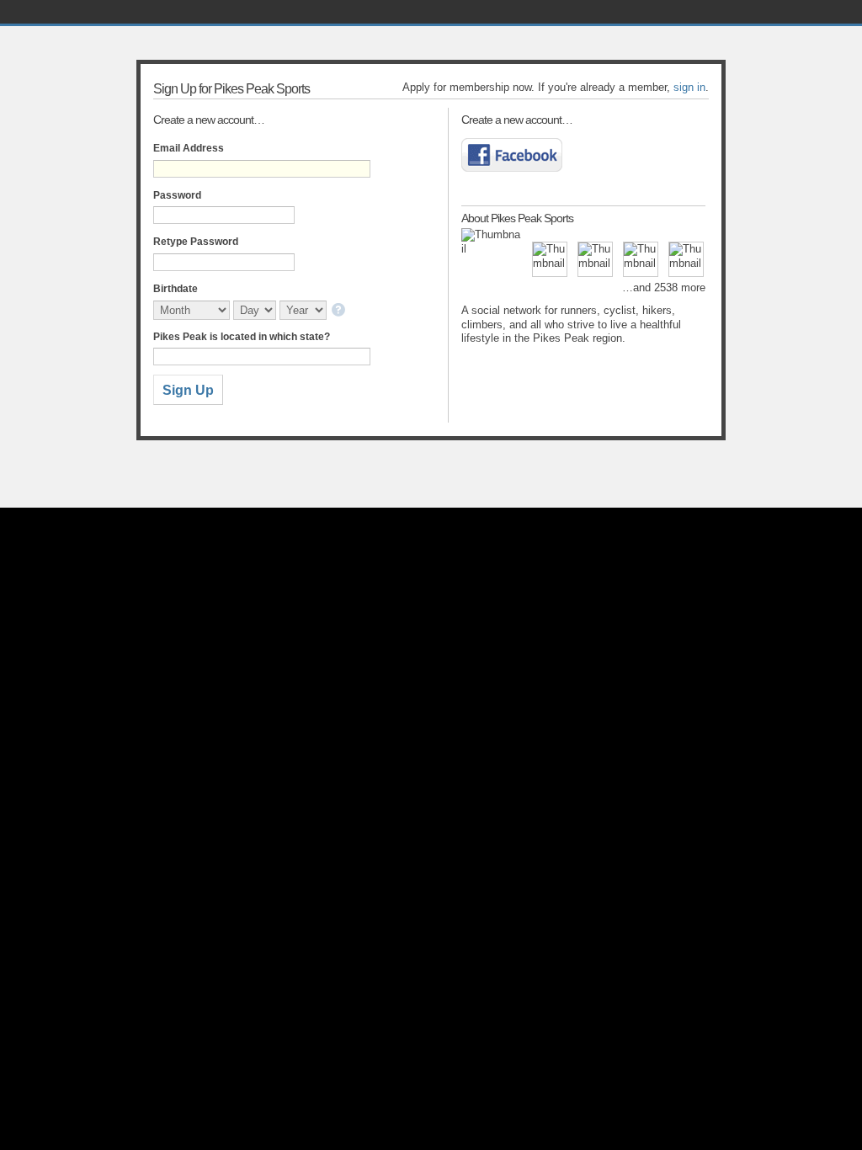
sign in (689, 87)
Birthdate (175, 289)
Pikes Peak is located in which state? (241, 337)
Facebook (511, 155)
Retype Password (195, 242)
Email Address (188, 148)
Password (177, 195)
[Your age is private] (340, 311)
